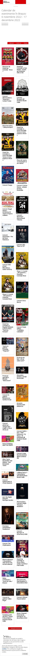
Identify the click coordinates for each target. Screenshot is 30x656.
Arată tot (18, 43)
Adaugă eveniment (15, 628)
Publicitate (15, 6)
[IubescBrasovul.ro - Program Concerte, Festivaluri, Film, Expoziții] (1, 2)
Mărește (11, 43)
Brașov (26, 43)
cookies (4, 649)
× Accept (25, 653)
